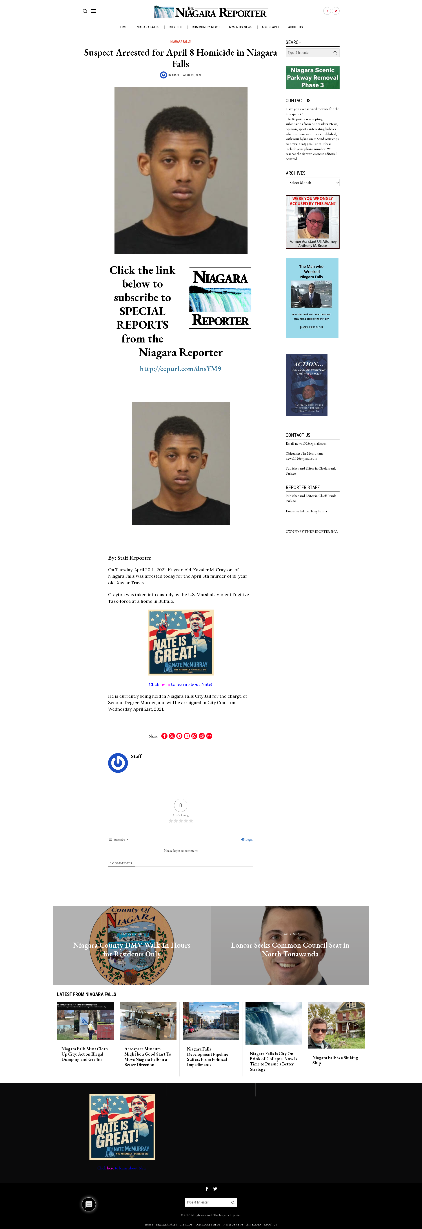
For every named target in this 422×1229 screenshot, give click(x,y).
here (165, 684)
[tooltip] (327, 11)
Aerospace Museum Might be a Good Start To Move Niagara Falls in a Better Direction (147, 1056)
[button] (335, 52)
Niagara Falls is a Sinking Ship (335, 1060)
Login (249, 839)
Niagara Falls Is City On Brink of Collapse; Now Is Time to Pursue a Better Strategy (273, 1061)
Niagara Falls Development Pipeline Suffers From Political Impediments (207, 1057)
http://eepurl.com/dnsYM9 (180, 368)
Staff (176, 75)
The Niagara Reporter (226, 1215)
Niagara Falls (180, 41)
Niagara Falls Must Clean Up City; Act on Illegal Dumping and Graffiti (85, 1054)
